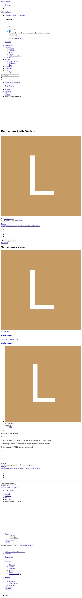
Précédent (12, 565)
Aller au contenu (6, 1)
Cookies (7, 542)
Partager (3, 224)
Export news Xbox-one (12, 82)
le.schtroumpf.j (9, 219)
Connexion (13, 35)
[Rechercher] (1, 79)
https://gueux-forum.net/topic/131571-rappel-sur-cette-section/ (20, 226)
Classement (8, 66)
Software (19, 220)
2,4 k (10, 427)
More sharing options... (8, 241)
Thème (7, 534)
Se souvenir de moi (15, 33)
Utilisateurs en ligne (15, 56)
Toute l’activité (13, 61)
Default (12, 536)
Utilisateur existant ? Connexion (15, 15)
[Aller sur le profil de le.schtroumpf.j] (41, 215)
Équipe (11, 54)
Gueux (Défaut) (14, 538)
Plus (10, 58)
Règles (11, 52)
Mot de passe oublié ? (15, 38)
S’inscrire (8, 42)
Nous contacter (9, 540)
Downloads (8, 68)
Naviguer (8, 47)
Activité (7, 59)
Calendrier (12, 50)
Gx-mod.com (9, 45)
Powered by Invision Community (22, 545)
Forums (11, 49)
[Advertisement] (41, 113)
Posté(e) (9, 339)
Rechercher (12, 63)
